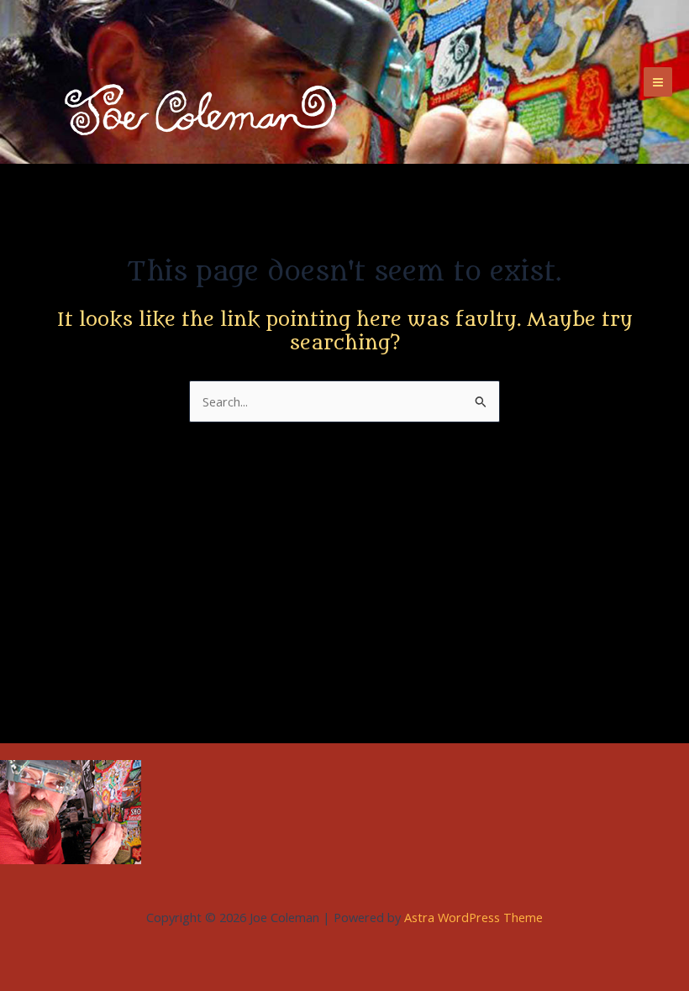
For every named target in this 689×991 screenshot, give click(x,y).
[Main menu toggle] (658, 81)
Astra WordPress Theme (473, 917)
